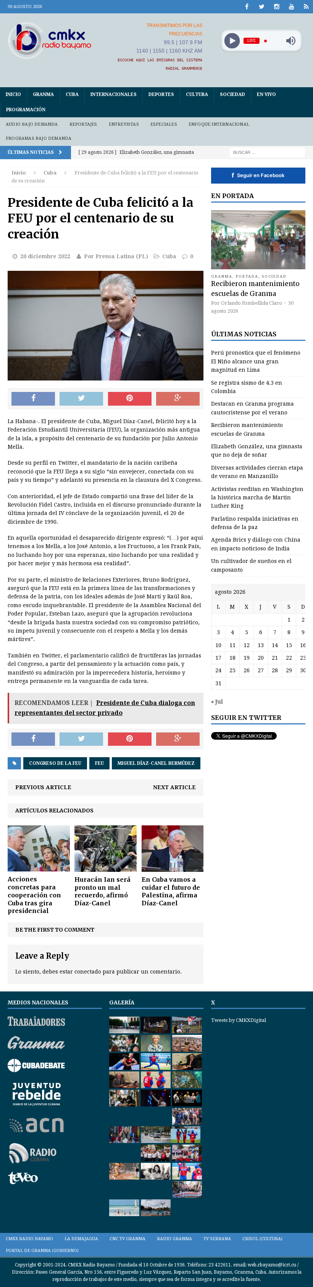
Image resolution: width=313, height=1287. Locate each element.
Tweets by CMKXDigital (238, 1020)
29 (289, 670)
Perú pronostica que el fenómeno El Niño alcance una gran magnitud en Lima (255, 361)
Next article (174, 787)
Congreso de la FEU (55, 763)
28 (275, 670)
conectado (87, 972)
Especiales (163, 124)
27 (261, 670)
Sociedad (232, 94)
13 (261, 645)
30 (303, 670)
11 (232, 645)
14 (275, 645)
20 (261, 658)
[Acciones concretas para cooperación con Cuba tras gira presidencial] (39, 867)
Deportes (161, 94)
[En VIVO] (306, 6)
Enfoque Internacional (219, 124)
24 (218, 670)
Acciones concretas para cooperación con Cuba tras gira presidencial (34, 894)
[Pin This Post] (130, 399)
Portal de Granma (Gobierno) (42, 1250)
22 (289, 658)
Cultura (197, 94)
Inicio (13, 94)
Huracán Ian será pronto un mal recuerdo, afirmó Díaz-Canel (102, 891)
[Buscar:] (267, 152)
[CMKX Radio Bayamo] (49, 40)
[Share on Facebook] (33, 399)
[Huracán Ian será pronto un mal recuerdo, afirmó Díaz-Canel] (105, 867)
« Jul (217, 702)
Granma (43, 94)
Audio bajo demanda (32, 124)
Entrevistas (124, 124)
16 (303, 645)
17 (218, 658)
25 (232, 670)
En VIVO (266, 94)
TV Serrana (217, 1238)
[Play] (232, 41)
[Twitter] (261, 6)
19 (247, 658)
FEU (99, 763)
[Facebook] (246, 6)
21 (275, 658)
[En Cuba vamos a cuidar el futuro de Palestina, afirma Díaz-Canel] (173, 867)
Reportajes (83, 124)
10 (218, 645)
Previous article (43, 787)
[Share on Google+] (178, 399)
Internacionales (113, 94)
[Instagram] (276, 6)
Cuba (72, 94)
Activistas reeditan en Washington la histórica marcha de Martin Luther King (257, 497)
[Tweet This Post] (81, 399)
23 (303, 658)
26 (247, 670)
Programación (25, 109)
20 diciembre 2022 (45, 256)
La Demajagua (81, 1238)
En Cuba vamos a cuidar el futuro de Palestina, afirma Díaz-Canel (171, 891)
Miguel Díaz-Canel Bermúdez (156, 763)
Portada (247, 276)
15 (289, 645)
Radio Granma (174, 1238)
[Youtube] (291, 6)
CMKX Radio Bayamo (29, 1238)
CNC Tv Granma (127, 1238)
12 (247, 645)
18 (232, 658)
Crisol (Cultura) (262, 1238)
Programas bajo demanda (38, 138)
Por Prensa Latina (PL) (116, 256)
